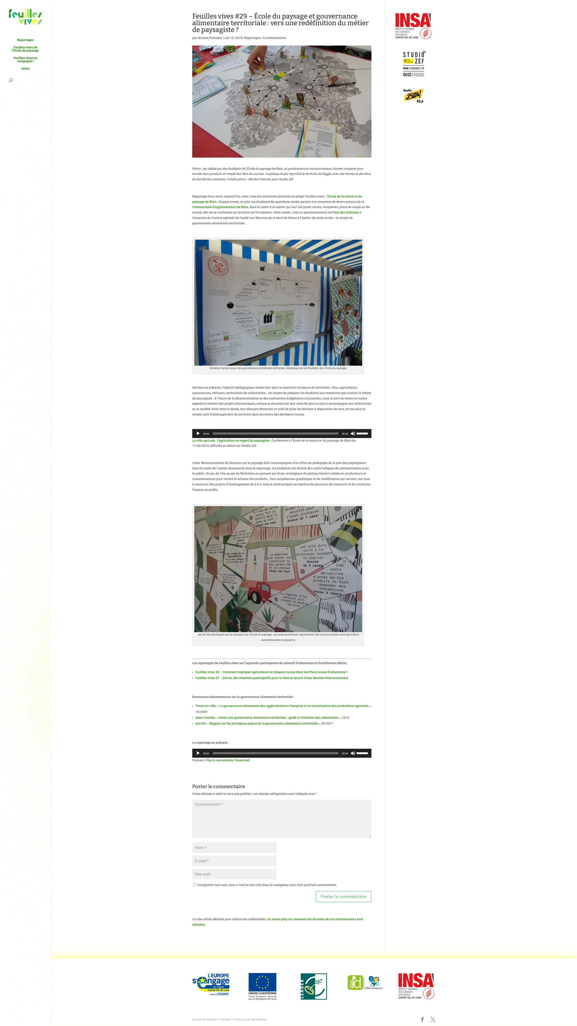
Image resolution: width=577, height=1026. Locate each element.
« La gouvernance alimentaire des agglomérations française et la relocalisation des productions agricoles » (294, 706)
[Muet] (353, 433)
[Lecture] (198, 433)
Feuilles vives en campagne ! (25, 59)
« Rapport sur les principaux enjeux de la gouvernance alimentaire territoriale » (263, 723)
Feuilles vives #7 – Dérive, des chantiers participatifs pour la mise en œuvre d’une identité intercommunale (271, 678)
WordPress (259, 1019)
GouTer (200, 723)
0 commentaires (274, 38)
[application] (281, 433)
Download (242, 760)
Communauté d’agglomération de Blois (220, 207)
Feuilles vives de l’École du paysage (25, 49)
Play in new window (219, 760)
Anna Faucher (205, 717)
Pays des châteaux (345, 212)
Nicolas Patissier (210, 38)
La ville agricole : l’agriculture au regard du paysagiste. (231, 440)
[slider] (363, 433)
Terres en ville (205, 706)
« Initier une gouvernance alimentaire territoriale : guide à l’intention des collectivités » (278, 717)
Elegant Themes (219, 1019)
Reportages (25, 40)
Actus (25, 68)
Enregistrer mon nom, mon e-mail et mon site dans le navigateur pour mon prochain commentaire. (267, 885)
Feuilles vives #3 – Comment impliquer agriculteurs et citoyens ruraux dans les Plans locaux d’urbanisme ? (271, 672)
